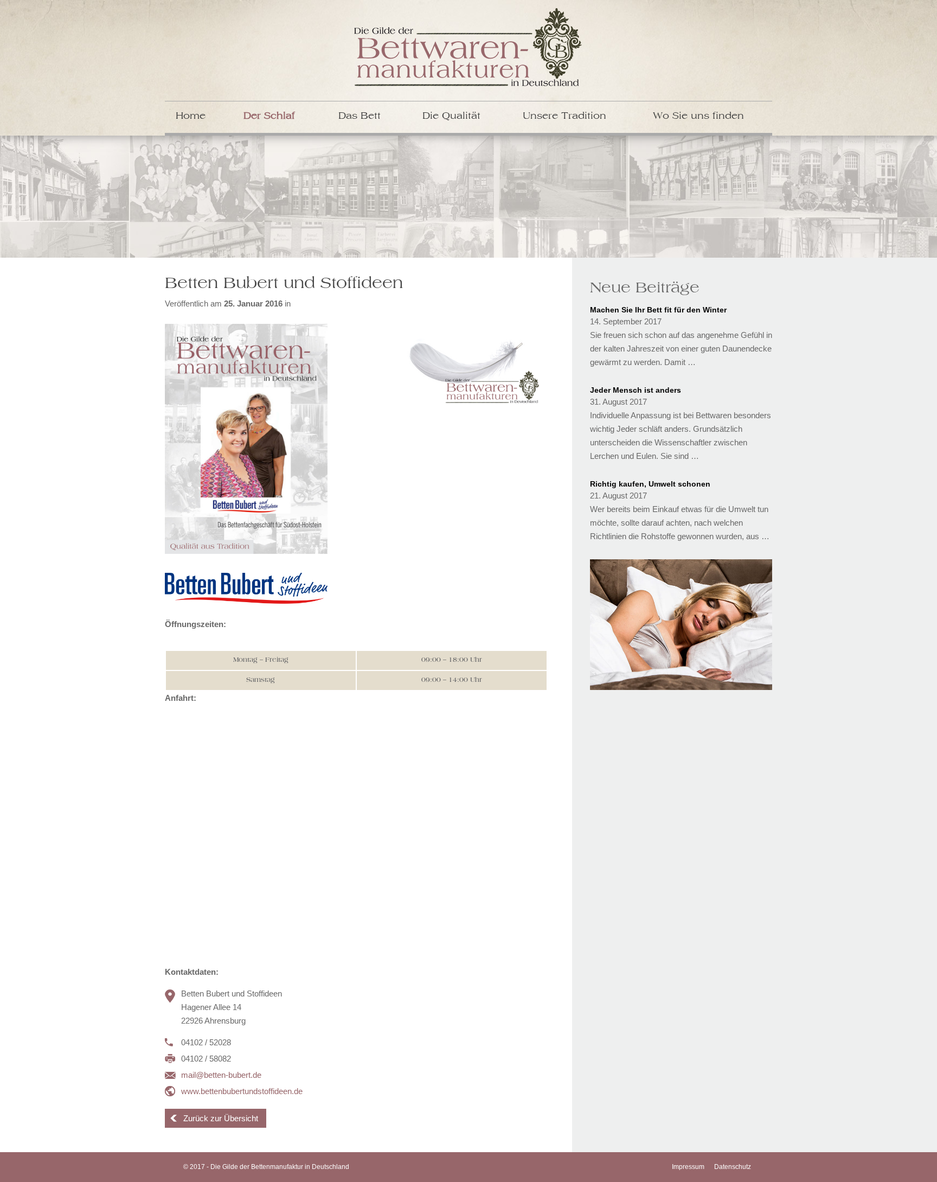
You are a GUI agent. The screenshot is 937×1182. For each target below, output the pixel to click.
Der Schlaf (269, 116)
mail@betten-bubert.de (221, 1074)
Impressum (688, 1167)
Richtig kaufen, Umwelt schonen (650, 484)
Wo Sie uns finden (698, 116)
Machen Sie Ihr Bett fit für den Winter (658, 309)
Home (191, 116)
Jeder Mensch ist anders (635, 390)
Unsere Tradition (564, 116)
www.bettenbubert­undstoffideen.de (242, 1091)
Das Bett (359, 116)
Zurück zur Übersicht (220, 1118)
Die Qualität (451, 116)
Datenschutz (732, 1167)
